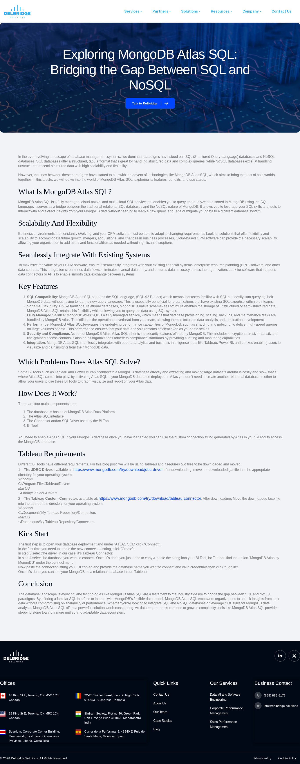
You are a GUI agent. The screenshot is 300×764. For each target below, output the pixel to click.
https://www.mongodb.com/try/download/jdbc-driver (118, 469)
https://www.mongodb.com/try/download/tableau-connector (150, 498)
